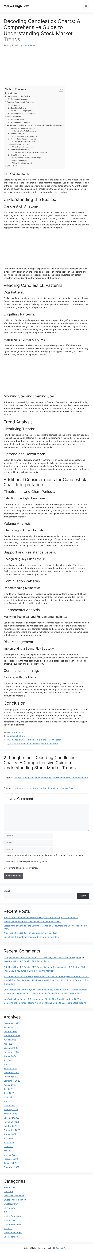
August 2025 (10, 1040)
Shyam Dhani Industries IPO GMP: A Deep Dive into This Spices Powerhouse (41, 917)
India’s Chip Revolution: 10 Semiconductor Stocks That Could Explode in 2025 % (42, 999)
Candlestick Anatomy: (19, 99)
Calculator (8, 1191)
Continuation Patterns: (20, 144)
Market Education (15, 732)
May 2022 (8, 1146)
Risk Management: (18, 155)
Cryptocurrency (11, 1204)
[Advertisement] (46, 68)
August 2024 (10, 1056)
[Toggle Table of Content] (59, 90)
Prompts (8, 1228)
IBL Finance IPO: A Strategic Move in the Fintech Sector (34, 740)
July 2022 (8, 1138)
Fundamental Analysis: (20, 149)
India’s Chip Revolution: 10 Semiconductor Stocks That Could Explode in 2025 (44, 993)
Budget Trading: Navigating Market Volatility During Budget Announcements (51, 777)
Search (7, 891)
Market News (10, 1220)
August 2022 (10, 1134)
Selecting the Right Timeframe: (25, 131)
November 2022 (11, 1122)
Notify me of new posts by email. (22, 868)
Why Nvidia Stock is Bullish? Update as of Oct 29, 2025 (31, 933)
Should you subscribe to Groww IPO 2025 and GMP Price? (32, 921)
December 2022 (11, 1118)
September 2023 (12, 1081)
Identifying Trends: (18, 119)
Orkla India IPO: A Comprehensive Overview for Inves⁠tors (31, 937)
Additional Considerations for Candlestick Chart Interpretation (34, 125)
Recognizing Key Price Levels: (25, 142)
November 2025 (11, 1027)
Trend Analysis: (14, 116)
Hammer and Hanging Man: (22, 111)
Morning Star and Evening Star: (23, 113)
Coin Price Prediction (14, 1195)
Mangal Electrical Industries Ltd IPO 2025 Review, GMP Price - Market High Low (42, 957)
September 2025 (12, 1035)
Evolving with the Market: (23, 163)
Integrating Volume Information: (26, 136)
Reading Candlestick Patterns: (20, 102)
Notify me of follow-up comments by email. (27, 861)
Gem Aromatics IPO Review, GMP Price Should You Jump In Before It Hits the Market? (45, 989)
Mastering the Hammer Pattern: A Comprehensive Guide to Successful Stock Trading (45, 1003)
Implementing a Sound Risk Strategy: (28, 158)
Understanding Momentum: (24, 147)
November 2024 (11, 1052)
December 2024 (11, 1048)
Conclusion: (12, 166)
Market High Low (16, 6)
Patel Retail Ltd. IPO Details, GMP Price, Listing (26, 961)
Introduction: (12, 93)
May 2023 (8, 1097)
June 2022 (9, 1142)
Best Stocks (9, 1187)
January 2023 (10, 1114)
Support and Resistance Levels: (23, 139)
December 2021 (11, 1167)
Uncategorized (11, 1237)
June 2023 (9, 1093)
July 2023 (8, 1089)
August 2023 (10, 1085)
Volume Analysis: (18, 134)
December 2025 (11, 1023)
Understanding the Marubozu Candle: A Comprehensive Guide (44, 788)
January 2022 (10, 1163)
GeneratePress (62, 1248)
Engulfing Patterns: (18, 108)
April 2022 (9, 1150)
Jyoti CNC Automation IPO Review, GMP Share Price (32, 743)
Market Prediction (12, 1224)
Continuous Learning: (19, 160)
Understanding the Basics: (18, 96)
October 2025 (10, 1031)
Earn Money (9, 1208)
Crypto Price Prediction (15, 1200)
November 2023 (11, 1077)
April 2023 (9, 1101)
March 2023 (9, 1105)
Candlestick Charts (16, 736)
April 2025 (9, 1044)
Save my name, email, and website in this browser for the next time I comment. (45, 855)
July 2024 (8, 1060)
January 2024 (10, 1068)
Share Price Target (13, 1232)
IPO (5, 1212)
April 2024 (9, 1064)
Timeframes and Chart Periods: (23, 128)
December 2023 (11, 1072)
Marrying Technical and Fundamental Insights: (31, 152)
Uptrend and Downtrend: (21, 122)
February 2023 (11, 1109)
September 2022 (12, 1130)
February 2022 (11, 1159)
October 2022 (10, 1126)
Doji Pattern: (16, 105)
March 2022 (9, 1155)
